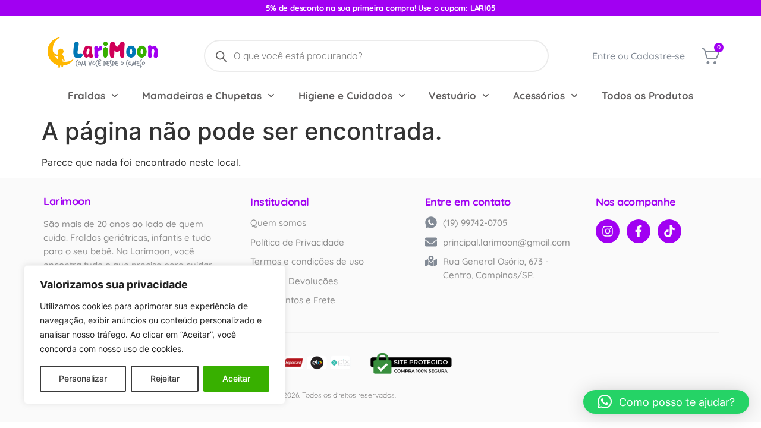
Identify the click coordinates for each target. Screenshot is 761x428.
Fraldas (86, 95)
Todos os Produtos (647, 95)
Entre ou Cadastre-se (638, 56)
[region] (154, 334)
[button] (666, 402)
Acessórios (539, 95)
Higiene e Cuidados (345, 95)
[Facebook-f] (638, 231)
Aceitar (236, 378)
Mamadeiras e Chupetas (202, 95)
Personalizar (83, 378)
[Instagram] (608, 231)
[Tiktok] (669, 231)
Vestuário (452, 95)
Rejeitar (165, 378)
